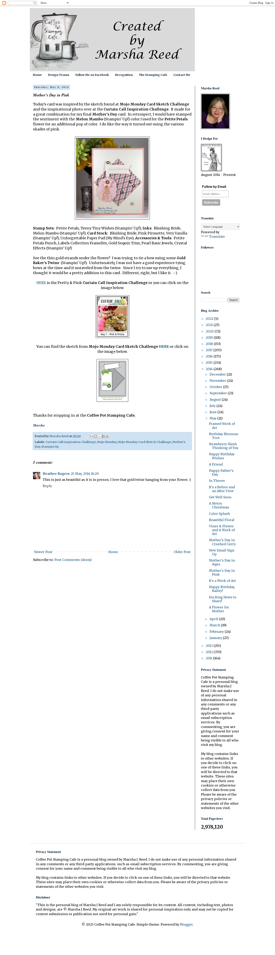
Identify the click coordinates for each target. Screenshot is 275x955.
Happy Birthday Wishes (222, 456)
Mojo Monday (107, 442)
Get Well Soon (220, 497)
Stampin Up (50, 446)
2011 (209, 658)
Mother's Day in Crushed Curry (222, 542)
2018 (210, 344)
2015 (209, 362)
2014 (210, 369)
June (213, 412)
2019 (210, 338)
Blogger (186, 924)
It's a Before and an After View (222, 489)
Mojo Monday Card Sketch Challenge (144, 442)
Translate (217, 236)
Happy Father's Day (221, 472)
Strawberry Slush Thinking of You (223, 446)
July (213, 406)
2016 (210, 356)
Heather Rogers (56, 474)
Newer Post (43, 552)
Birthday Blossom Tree (223, 436)
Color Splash (219, 514)
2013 (210, 646)
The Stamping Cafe (153, 75)
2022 (210, 319)
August (216, 399)
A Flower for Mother (219, 609)
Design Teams (58, 75)
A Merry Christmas (219, 505)
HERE (41, 283)
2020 (210, 331)
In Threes (217, 481)
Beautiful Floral (221, 520)
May (213, 418)
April (214, 619)
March (215, 625)
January (216, 638)
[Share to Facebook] (103, 436)
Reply (47, 486)
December (218, 374)
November (218, 381)
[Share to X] (99, 436)
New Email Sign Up (221, 552)
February (217, 632)
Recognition (124, 75)
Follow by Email (214, 186)
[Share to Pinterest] (107, 436)
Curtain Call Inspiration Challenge (70, 442)
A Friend (216, 464)
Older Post (182, 552)
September (219, 393)
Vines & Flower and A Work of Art (222, 530)
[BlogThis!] (96, 436)
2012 (210, 652)
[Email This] (92, 436)
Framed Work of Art (222, 425)
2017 (209, 350)
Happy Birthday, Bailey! (222, 589)
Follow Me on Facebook (92, 75)
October (216, 387)
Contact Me (181, 75)
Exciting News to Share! (222, 599)
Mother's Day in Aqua (222, 562)
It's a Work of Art (222, 581)
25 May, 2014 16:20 (85, 474)
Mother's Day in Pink (222, 572)
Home (37, 75)
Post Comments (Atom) (73, 560)
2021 (210, 325)
